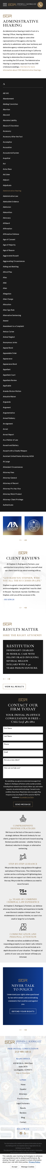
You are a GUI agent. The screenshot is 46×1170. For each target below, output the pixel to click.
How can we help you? (12, 768)
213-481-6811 (23, 1051)
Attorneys (23, 1094)
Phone (6, 744)
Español (23, 1089)
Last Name (8, 736)
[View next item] (25, 540)
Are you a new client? (12, 760)
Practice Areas (23, 1098)
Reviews (23, 1113)
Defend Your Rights (23, 1011)
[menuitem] (23, 93)
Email (6, 752)
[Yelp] (25, 1133)
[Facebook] (21, 1133)
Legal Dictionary (23, 1103)
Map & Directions (23, 1073)
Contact (23, 1122)
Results (23, 1108)
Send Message (23, 804)
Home (23, 1084)
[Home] (22, 4)
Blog (23, 1117)
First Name (8, 728)
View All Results (14, 686)
